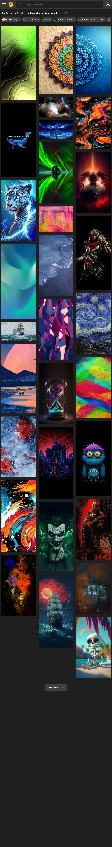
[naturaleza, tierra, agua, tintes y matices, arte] (18, 585)
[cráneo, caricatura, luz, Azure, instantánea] (93, 647)
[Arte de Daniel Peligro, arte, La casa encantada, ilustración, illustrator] (56, 463)
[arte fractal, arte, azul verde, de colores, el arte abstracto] (18, 281)
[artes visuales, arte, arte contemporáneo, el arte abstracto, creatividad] (93, 123)
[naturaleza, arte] (18, 378)
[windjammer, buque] (18, 331)
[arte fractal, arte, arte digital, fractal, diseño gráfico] (93, 60)
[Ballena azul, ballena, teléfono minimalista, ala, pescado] (18, 140)
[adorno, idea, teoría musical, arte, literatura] (56, 60)
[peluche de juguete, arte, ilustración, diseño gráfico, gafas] (93, 458)
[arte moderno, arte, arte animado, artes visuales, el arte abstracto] (93, 387)
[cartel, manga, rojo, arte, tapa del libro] (93, 529)
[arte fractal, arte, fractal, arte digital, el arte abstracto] (18, 63)
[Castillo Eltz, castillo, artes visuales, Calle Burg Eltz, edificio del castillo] (93, 588)
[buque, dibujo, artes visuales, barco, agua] (56, 611)
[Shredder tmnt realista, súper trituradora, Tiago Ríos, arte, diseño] (93, 253)
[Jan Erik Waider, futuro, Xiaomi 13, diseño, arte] (56, 265)
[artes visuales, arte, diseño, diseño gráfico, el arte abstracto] (18, 516)
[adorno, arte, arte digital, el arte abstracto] (56, 329)
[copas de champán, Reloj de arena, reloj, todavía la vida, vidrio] (56, 393)
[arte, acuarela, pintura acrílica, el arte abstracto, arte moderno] (56, 219)
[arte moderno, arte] (18, 446)
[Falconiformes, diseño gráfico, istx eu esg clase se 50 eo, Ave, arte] (93, 182)
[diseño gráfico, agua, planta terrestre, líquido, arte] (56, 172)
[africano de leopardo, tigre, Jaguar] (18, 210)
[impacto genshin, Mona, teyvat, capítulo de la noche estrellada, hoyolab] (56, 129)
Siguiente (54, 687)
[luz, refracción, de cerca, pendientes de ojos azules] (56, 107)
